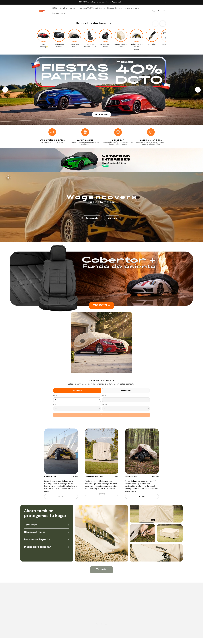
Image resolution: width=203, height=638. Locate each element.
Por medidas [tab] (126, 390)
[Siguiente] (198, 90)
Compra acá (101, 114)
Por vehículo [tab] (77, 390)
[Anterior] (5, 90)
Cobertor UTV (50, 477)
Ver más (101, 569)
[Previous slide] (155, 23)
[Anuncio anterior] (37, 2)
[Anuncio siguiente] (165, 2)
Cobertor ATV (131, 477)
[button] (73, 8)
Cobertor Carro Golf (94, 477)
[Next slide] (163, 23)
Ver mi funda (101, 415)
